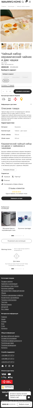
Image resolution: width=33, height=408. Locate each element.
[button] (23, 2)
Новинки (4, 317)
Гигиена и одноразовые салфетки (12, 295)
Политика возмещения (8, 345)
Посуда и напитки (7, 281)
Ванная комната (6, 304)
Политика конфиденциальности (11, 341)
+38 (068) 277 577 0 (7, 358)
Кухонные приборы (7, 288)
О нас (3, 326)
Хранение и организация (9, 284)
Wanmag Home (22, 401)
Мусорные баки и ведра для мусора (12, 291)
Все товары (5, 309)
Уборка (3, 293)
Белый (6, 80)
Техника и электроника (8, 300)
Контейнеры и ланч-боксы (9, 286)
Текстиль (4, 302)
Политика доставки (7, 343)
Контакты (4, 328)
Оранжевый (15, 77)
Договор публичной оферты (10, 336)
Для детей (4, 307)
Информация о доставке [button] (9, 104)
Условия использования (9, 338)
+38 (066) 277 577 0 (7, 355)
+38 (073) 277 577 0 (7, 362)
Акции (3, 319)
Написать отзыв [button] (16, 198)
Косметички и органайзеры (10, 297)
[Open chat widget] (28, 397)
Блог (2, 324)
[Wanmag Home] (11, 2)
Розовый (25, 77)
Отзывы (3, 321)
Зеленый (6, 77)
